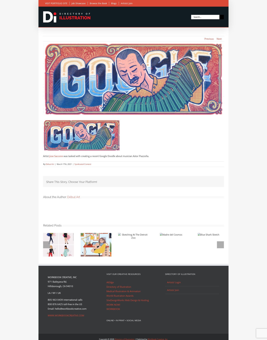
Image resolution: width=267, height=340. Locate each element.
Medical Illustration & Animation (123, 291)
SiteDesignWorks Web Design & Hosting (127, 300)
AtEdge (110, 282)
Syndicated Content (82, 164)
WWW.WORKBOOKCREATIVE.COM (66, 315)
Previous (209, 38)
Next (219, 38)
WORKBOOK (113, 309)
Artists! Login (174, 282)
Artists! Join (173, 290)
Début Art (50, 164)
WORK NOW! (113, 304)
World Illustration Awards (120, 295)
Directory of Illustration (118, 286)
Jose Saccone (56, 156)
